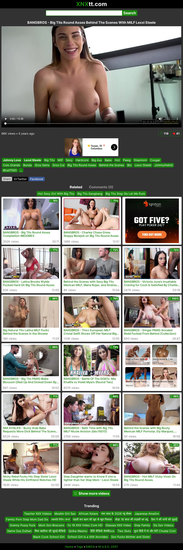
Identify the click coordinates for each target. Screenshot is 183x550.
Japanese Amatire (147, 513)
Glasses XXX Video (118, 525)
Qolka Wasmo (78, 531)
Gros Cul (58, 165)
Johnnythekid (163, 165)
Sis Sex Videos (163, 525)
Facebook (36, 179)
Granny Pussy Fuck (22, 525)
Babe (108, 160)
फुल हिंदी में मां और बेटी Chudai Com (155, 531)
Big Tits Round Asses (82, 165)
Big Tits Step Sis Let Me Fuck (125, 193)
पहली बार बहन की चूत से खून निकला (92, 519)
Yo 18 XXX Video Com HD (84, 525)
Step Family (142, 525)
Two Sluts (124, 531)
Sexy (69, 160)
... (21, 170)
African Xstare (88, 513)
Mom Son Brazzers (51, 525)
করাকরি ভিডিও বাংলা (60, 519)
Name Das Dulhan (19, 531)
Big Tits (49, 160)
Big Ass (97, 160)
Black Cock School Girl (49, 536)
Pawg (127, 160)
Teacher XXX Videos (37, 513)
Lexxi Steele (32, 160)
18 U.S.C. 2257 (108, 546)
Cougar (155, 160)
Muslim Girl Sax (65, 513)
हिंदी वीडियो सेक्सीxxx (102, 531)
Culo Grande (11, 165)
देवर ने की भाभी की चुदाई (164, 519)
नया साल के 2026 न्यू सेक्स (116, 513)
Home (69, 546)
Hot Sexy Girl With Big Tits (56, 193)
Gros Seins (42, 165)
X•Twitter (20, 179)
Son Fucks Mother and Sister (130, 536)
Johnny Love (12, 160)
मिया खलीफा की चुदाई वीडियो (50, 531)
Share (7, 179)
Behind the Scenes (111, 165)
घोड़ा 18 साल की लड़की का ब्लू (131, 519)
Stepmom (140, 160)
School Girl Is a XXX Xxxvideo (88, 536)
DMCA (90, 546)
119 (166, 133)
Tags (79, 546)
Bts (129, 165)
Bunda (27, 165)
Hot (117, 160)
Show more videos (94, 493)
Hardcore (82, 160)
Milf (60, 160)
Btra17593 (10, 170)
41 (178, 133)
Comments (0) (101, 187)
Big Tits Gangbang (89, 193)
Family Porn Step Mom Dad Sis (27, 519)
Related (76, 187)
